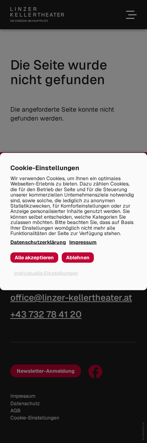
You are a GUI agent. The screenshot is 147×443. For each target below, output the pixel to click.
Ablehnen (78, 257)
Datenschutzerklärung (38, 242)
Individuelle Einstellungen (46, 273)
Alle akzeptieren (34, 257)
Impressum (83, 242)
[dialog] (73, 221)
